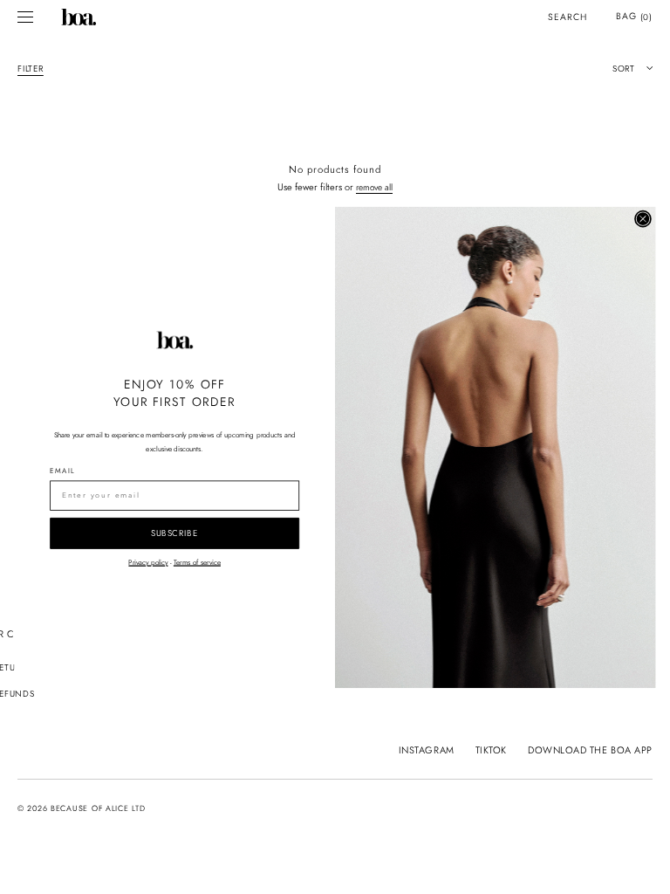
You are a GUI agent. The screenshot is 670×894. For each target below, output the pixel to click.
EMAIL (62, 470)
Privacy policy (148, 561)
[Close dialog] (643, 218)
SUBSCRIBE (175, 533)
